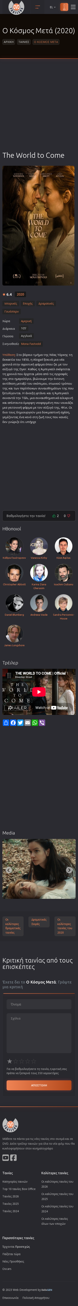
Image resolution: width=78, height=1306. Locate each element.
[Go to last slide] (9, 870)
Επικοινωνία (10, 1298)
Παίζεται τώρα (11, 1254)
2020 (20, 294)
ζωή (41, 417)
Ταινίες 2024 (10, 1211)
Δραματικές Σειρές (39, 922)
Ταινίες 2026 (10, 1196)
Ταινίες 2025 (10, 1204)
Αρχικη (9, 42)
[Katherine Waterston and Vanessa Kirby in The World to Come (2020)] (39, 869)
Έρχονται (16, 1246)
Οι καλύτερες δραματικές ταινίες (13, 926)
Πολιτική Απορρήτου (35, 1298)
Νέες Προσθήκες (13, 1261)
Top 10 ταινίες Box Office (19, 1189)
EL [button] (51, 7)
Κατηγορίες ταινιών (15, 1181)
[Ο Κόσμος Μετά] (38, 226)
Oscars (6, 1269)
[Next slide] (69, 870)
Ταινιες (23, 42)
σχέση (65, 412)
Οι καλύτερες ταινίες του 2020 (64, 926)
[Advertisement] (39, 110)
